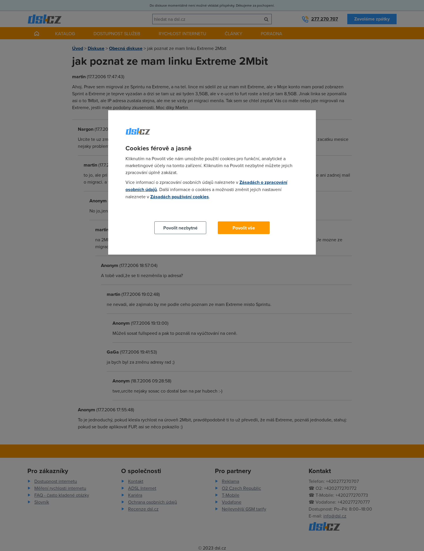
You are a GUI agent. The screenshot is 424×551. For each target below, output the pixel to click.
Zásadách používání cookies (179, 196)
